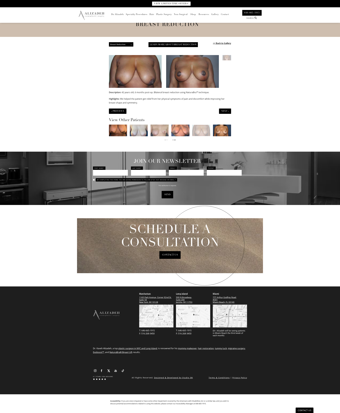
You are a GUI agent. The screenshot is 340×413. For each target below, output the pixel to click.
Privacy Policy (239, 377)
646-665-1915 (200, 403)
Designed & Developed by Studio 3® (173, 377)
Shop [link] (193, 14)
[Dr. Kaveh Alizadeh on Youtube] (115, 370)
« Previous (117, 111)
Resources (204, 14)
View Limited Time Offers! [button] (171, 4)
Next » (225, 111)
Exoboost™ (98, 352)
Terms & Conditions (219, 377)
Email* (173, 168)
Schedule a (170, 236)
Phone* (211, 168)
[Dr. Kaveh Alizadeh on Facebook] (101, 370)
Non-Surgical (181, 14)
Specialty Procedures (136, 14)
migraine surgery (236, 348)
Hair (151, 14)
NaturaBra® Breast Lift (120, 352)
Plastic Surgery (164, 14)
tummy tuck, (221, 348)
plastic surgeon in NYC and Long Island (137, 348)
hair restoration (206, 348)
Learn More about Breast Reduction (173, 45)
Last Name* (137, 168)
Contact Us (170, 255)
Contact (225, 14)
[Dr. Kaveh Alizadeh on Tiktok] (122, 370)
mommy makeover (187, 348)
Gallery (215, 14)
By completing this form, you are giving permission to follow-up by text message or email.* (136, 180)
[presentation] (166, 140)
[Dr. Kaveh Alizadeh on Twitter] (108, 370)
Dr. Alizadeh (117, 14)
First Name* (99, 168)
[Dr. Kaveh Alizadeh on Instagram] (95, 370)
